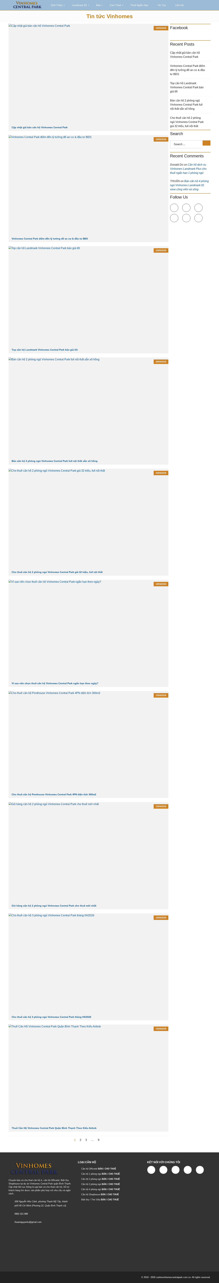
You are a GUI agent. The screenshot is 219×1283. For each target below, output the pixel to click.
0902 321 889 (21, 1214)
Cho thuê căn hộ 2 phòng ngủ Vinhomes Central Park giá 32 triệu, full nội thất (57, 572)
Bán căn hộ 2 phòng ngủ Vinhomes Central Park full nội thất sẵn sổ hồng (55, 461)
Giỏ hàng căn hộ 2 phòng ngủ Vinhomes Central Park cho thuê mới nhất (54, 905)
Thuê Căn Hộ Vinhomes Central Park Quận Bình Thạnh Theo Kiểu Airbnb (54, 1128)
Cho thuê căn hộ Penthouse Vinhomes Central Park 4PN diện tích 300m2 (54, 794)
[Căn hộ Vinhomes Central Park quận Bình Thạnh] (27, 5)
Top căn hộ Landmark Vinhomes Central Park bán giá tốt (45, 349)
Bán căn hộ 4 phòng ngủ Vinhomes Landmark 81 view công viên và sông (189, 185)
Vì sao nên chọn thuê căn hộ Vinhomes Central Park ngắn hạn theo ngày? (55, 683)
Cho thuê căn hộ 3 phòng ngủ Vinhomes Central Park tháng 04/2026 (51, 1017)
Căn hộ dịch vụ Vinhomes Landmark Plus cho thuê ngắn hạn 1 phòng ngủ (188, 168)
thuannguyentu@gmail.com (28, 1222)
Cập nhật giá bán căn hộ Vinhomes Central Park (40, 127)
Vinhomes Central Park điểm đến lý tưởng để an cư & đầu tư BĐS (50, 238)
